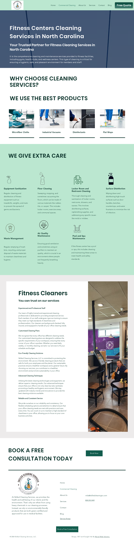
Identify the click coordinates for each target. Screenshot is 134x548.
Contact (63, 508)
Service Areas (65, 519)
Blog (62, 514)
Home (62, 483)
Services (63, 501)
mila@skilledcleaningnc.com (96, 495)
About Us (63, 495)
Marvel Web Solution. (102, 537)
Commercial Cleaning (66, 489)
